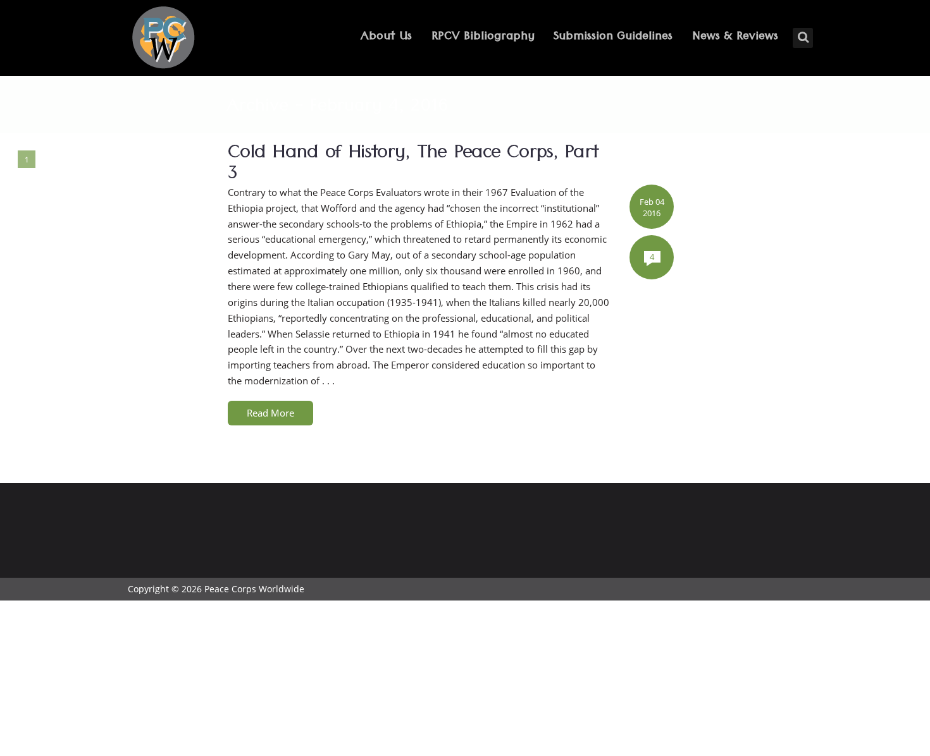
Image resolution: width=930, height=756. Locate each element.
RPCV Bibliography (483, 37)
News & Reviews (735, 37)
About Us (386, 37)
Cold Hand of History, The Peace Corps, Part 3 (413, 165)
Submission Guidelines (613, 37)
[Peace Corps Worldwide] (163, 39)
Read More (270, 412)
